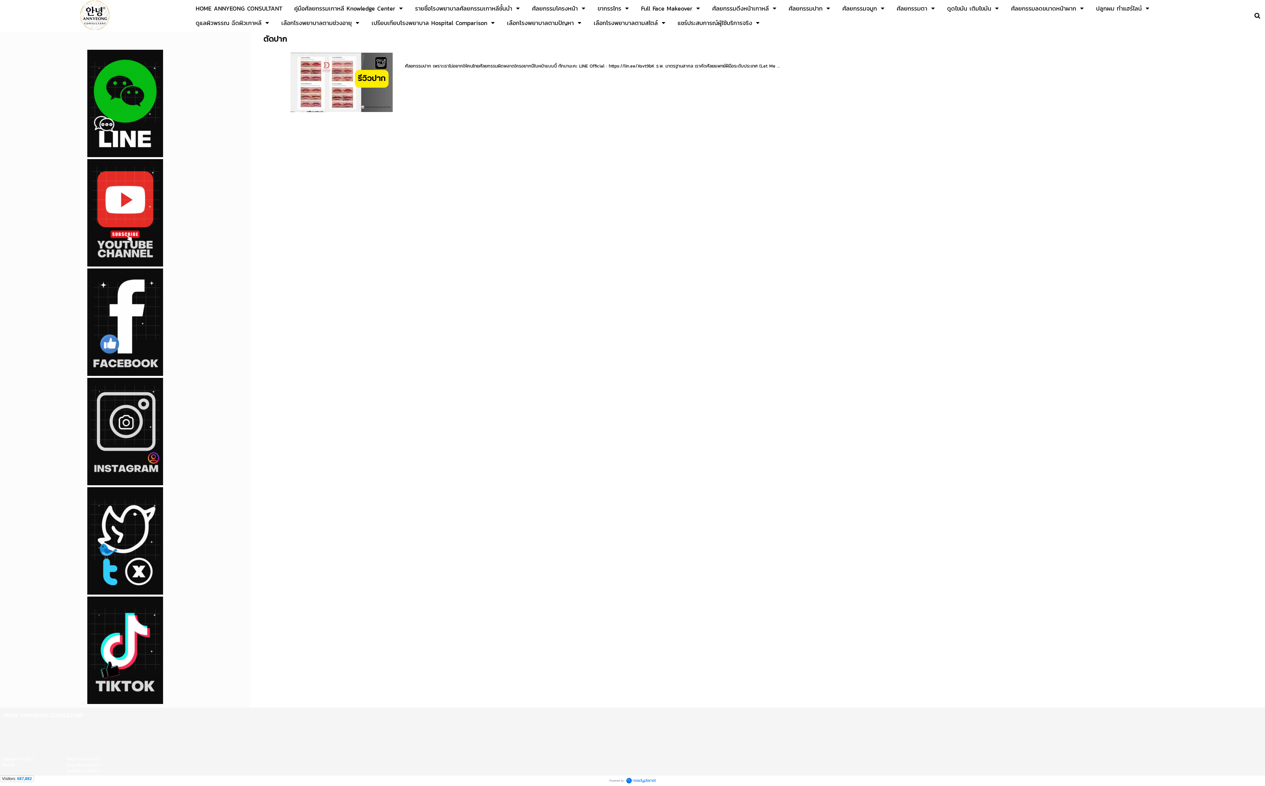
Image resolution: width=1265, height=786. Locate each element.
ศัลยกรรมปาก (423, 58)
